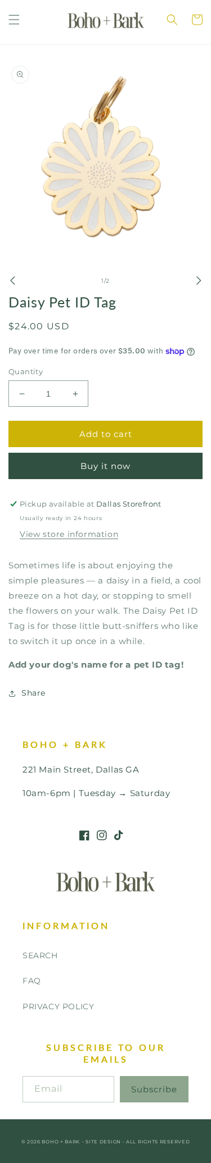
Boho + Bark (61, 1141)
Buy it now (105, 466)
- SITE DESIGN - (104, 1141)
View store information (69, 534)
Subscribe (154, 1089)
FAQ (32, 981)
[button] (14, 19)
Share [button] (33, 693)
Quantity (25, 371)
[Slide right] (198, 280)
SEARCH (40, 955)
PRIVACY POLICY (58, 1006)
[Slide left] (12, 280)
